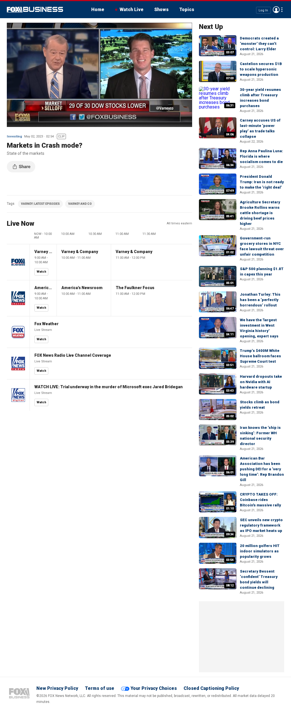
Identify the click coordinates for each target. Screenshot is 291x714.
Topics (186, 9)
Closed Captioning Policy (211, 688)
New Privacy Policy (57, 688)
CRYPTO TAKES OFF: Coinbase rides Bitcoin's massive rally (260, 499)
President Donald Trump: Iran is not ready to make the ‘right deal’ (262, 181)
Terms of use (99, 688)
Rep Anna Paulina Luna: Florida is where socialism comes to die (261, 156)
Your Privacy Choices (153, 688)
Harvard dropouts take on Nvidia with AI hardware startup (261, 381)
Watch (41, 272)
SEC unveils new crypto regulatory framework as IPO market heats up (261, 525)
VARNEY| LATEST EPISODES (40, 203)
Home (97, 9)
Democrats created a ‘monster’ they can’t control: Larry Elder (259, 43)
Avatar (276, 9)
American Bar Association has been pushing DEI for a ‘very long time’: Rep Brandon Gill (262, 469)
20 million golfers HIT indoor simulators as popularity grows (260, 551)
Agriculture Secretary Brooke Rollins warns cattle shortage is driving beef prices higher (260, 213)
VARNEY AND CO (80, 203)
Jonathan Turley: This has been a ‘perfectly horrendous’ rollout (260, 299)
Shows (161, 9)
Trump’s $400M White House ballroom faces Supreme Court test (260, 356)
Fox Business (35, 9)
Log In (263, 10)
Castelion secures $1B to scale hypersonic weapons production (261, 69)
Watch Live (132, 9)
